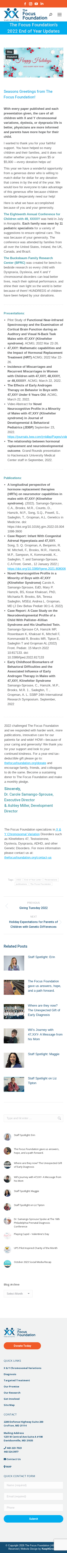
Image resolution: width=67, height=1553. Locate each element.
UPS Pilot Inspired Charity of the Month (36, 1248)
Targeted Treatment (17, 1380)
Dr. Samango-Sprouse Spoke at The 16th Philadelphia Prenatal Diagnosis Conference (37, 1222)
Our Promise (11, 1386)
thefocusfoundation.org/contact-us (28, 857)
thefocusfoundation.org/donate (25, 763)
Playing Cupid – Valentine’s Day (31, 1234)
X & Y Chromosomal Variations (22, 1367)
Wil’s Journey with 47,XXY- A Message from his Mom (45, 1034)
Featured (12, 57)
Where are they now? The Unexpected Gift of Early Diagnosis (44, 1010)
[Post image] (14, 964)
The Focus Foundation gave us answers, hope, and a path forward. (44, 986)
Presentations (51, 880)
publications (21, 884)
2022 (18, 880)
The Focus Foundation (40, 884)
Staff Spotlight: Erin (41, 957)
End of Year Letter (32, 880)
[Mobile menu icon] (59, 14)
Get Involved (12, 1398)
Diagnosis (10, 1374)
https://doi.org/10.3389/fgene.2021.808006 (36, 568)
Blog (9, 52)
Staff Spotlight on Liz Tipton (42, 1081)
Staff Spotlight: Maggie (43, 1054)
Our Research (12, 1392)
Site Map (9, 1404)
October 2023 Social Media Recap (32, 1262)
